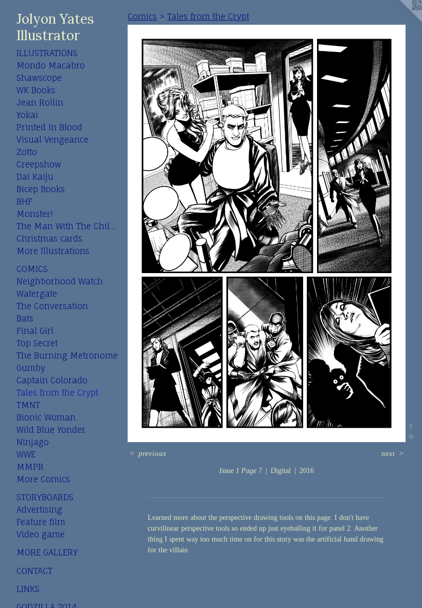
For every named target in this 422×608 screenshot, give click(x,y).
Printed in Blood (49, 127)
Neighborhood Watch (59, 281)
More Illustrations (53, 251)
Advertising (39, 509)
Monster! (34, 214)
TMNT (28, 405)
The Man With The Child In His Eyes (67, 226)
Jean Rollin (39, 102)
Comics (32, 269)
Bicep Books (40, 189)
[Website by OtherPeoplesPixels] (401, 20)
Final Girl (35, 331)
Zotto (26, 152)
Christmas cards (49, 238)
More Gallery (47, 552)
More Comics (43, 479)
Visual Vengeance (52, 139)
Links (28, 589)
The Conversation (52, 306)
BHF (24, 201)
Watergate (36, 294)
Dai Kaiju (35, 177)
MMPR (30, 467)
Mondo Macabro (50, 65)
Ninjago (32, 442)
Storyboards (45, 497)
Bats (24, 318)
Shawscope (39, 78)
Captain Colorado (51, 380)
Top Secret (37, 343)
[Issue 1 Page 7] (267, 233)
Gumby (30, 368)
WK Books (36, 90)
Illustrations (47, 53)
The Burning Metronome (67, 355)
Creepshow (38, 164)
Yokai (27, 115)
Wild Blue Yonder (50, 430)
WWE (26, 454)
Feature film (40, 522)
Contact (34, 571)
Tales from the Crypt (57, 392)
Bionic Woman (46, 417)
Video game (40, 534)
